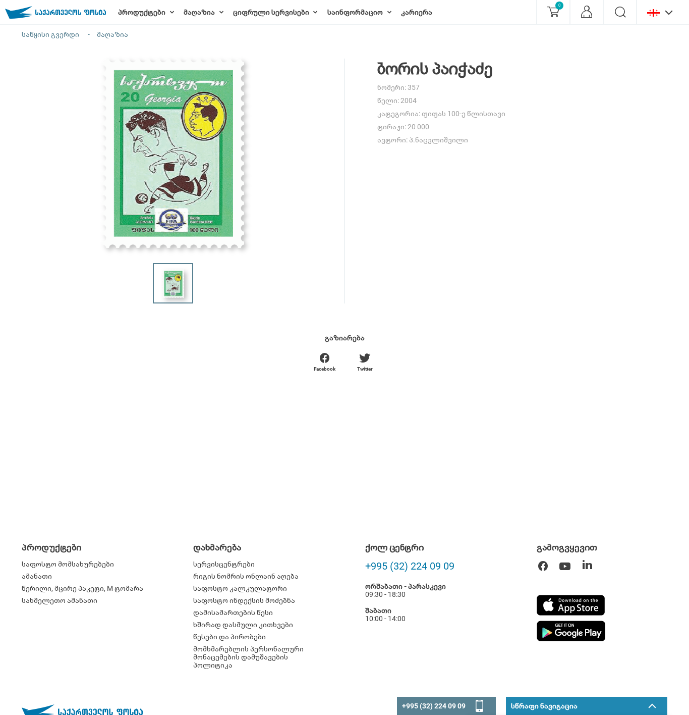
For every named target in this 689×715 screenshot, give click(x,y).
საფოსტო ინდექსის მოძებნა (244, 600)
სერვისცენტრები (224, 564)
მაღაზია (112, 34)
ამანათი (37, 576)
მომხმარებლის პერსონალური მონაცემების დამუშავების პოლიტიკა (248, 657)
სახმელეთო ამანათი (59, 600)
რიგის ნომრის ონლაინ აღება (246, 576)
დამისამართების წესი (233, 612)
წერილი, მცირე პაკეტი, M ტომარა (82, 588)
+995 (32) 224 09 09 (409, 566)
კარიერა (416, 12)
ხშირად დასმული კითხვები (243, 625)
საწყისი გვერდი (50, 34)
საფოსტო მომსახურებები (68, 564)
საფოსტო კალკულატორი (240, 588)
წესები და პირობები (229, 637)
